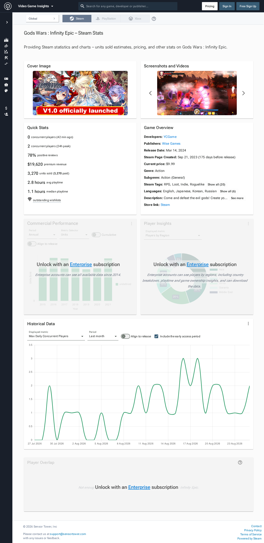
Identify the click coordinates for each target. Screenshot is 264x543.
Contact (256, 526)
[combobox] (131, 6)
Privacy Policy (253, 530)
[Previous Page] (151, 93)
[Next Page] (243, 93)
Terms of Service (251, 534)
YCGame (170, 137)
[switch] (125, 336)
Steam (165, 205)
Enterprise (81, 264)
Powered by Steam (249, 538)
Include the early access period (180, 336)
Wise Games (171, 143)
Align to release (141, 336)
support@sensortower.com (68, 534)
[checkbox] (76, 18)
